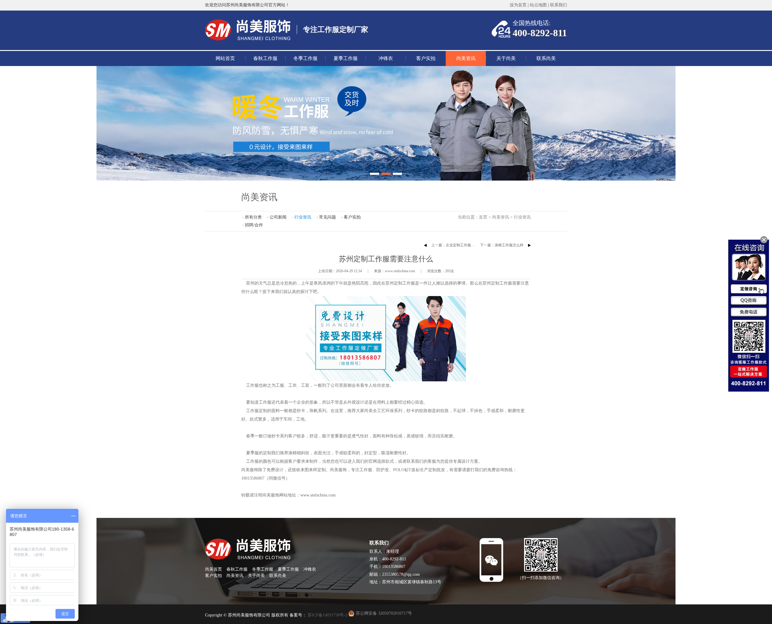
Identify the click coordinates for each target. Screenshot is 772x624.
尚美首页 (213, 569)
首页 (483, 217)
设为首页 (518, 5)
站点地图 (538, 5)
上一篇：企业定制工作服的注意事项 (460, 245)
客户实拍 (425, 58)
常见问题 (327, 217)
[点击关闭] (763, 239)
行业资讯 (522, 217)
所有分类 (253, 217)
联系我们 (558, 5)
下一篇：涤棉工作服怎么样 (502, 245)
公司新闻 (278, 217)
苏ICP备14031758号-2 (326, 615)
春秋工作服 (265, 58)
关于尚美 (506, 58)
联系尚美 (546, 58)
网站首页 (225, 58)
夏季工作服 (346, 58)
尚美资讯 (466, 58)
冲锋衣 (385, 58)
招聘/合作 (254, 225)
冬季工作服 (305, 58)
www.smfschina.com (318, 495)
